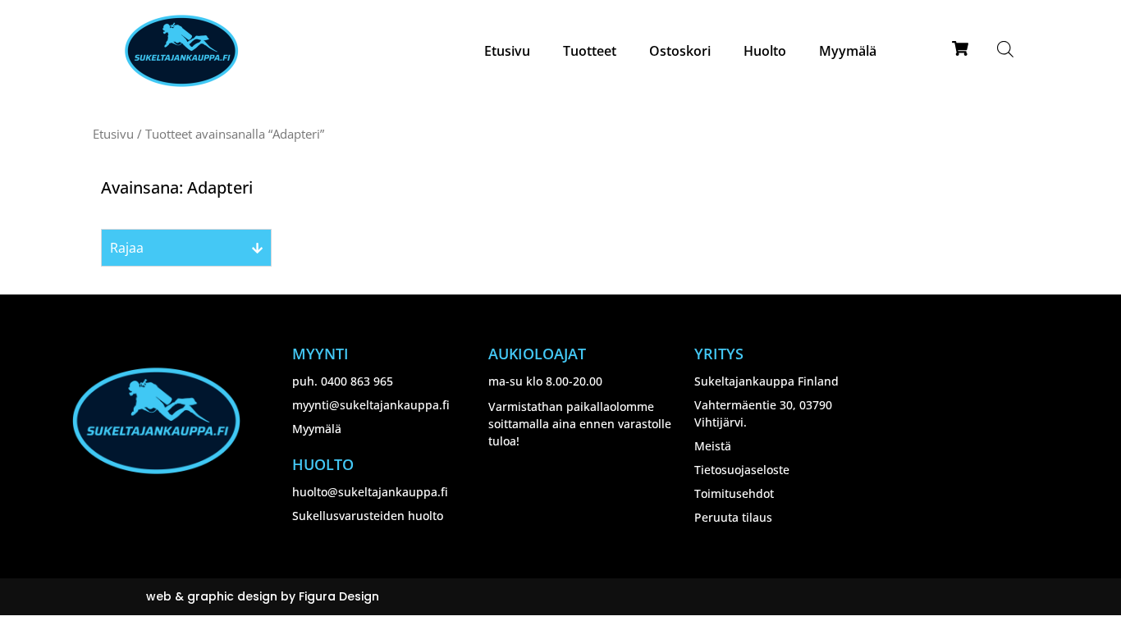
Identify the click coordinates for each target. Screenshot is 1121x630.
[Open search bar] (1005, 49)
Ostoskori (680, 51)
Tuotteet (589, 51)
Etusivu (507, 51)
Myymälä (847, 51)
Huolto (765, 51)
